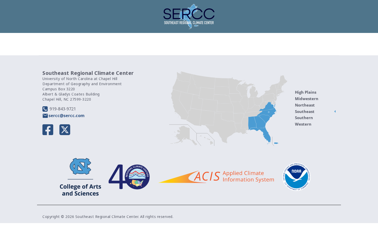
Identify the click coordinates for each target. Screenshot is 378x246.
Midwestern (306, 98)
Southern (304, 117)
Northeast (305, 105)
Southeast (304, 111)
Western (303, 124)
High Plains (305, 92)
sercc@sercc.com (67, 115)
